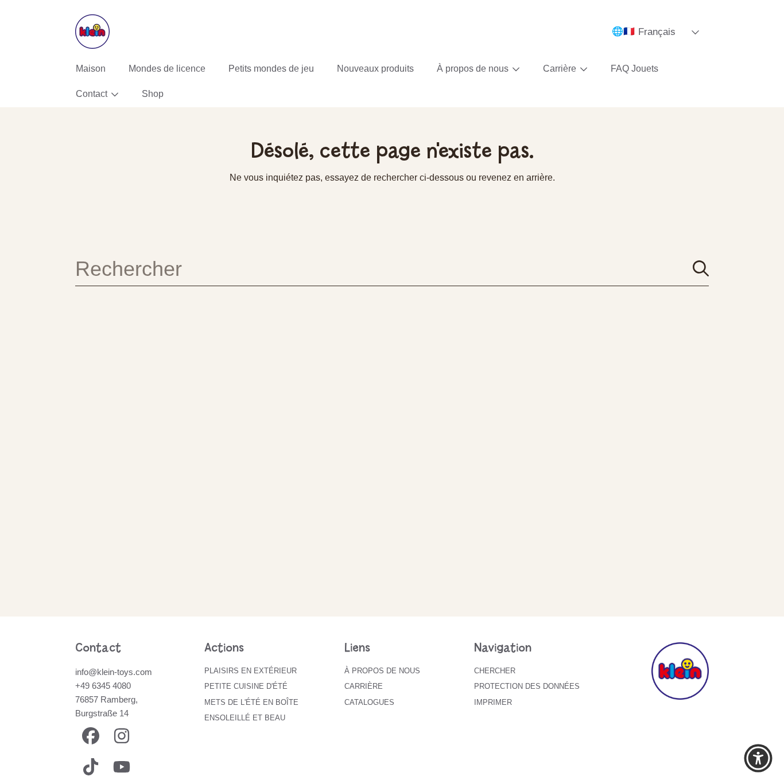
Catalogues (369, 702)
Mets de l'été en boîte (251, 702)
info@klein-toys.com (113, 672)
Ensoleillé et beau (244, 717)
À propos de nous (474, 68)
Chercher (494, 670)
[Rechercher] (701, 268)
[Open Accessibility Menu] (758, 758)
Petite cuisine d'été (246, 686)
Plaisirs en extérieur (250, 670)
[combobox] (392, 268)
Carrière (561, 68)
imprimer (493, 702)
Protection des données (527, 686)
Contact (93, 94)
